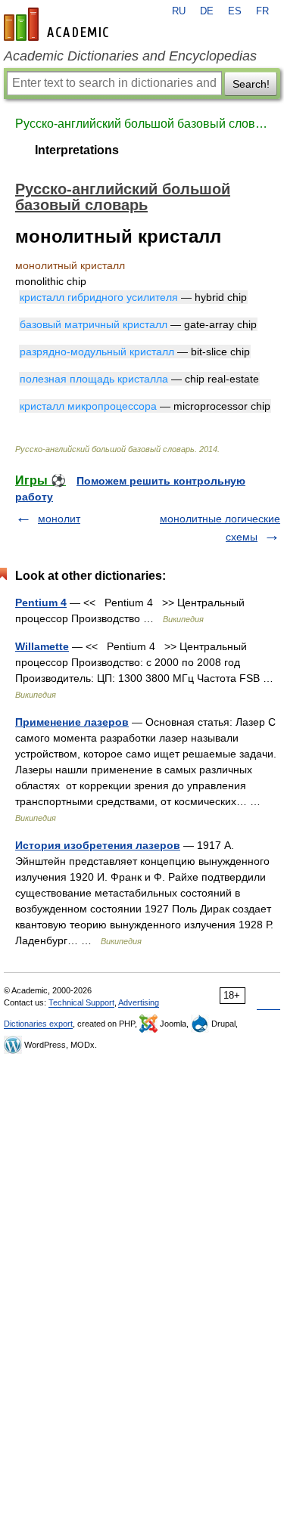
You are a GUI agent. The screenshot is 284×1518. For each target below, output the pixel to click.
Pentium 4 (41, 602)
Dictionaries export (38, 1023)
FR (262, 11)
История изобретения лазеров (97, 845)
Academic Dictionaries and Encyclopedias (130, 56)
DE (207, 11)
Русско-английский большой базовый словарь (142, 123)
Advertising (138, 1002)
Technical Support (81, 1002)
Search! (251, 84)
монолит (59, 519)
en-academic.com (58, 24)
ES (235, 11)
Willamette (42, 646)
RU (179, 11)
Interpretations (77, 150)
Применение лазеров (72, 722)
